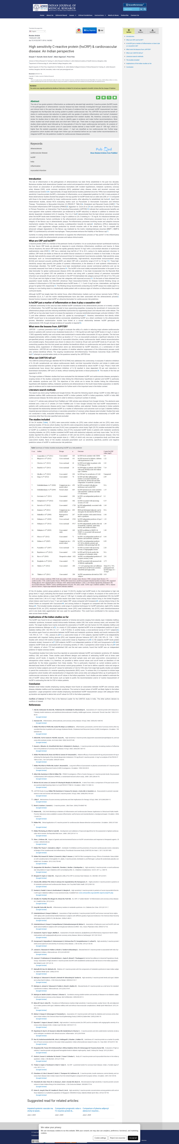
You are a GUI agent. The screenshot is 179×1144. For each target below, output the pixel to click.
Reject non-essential (117, 1138)
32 (55, 627)
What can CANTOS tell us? (134, 53)
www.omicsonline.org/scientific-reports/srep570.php (96, 893)
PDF (101, 30)
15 (92, 278)
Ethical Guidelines (85, 15)
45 (35, 606)
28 (114, 642)
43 (97, 601)
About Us (50, 15)
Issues (71, 15)
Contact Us (135, 15)
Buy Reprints (90, 30)
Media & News (113, 15)
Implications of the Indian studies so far (139, 63)
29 (60, 635)
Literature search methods (134, 56)
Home (42, 15)
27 (54, 642)
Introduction (130, 36)
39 (114, 645)
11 (108, 231)
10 (88, 209)
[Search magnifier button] (144, 9)
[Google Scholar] (41, 717)
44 (63, 604)
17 (33, 354)
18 (98, 371)
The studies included (132, 60)
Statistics (140, 32)
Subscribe (125, 15)
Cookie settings (100, 1138)
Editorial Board (61, 15)
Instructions (99, 15)
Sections (128, 32)
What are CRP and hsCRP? (134, 40)
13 (108, 261)
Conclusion (129, 67)
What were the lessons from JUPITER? (138, 49)
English (33, 31)
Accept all (133, 1138)
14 (66, 268)
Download (152, 32)
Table (45, 422)
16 (80, 323)
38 (90, 640)
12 (49, 251)
